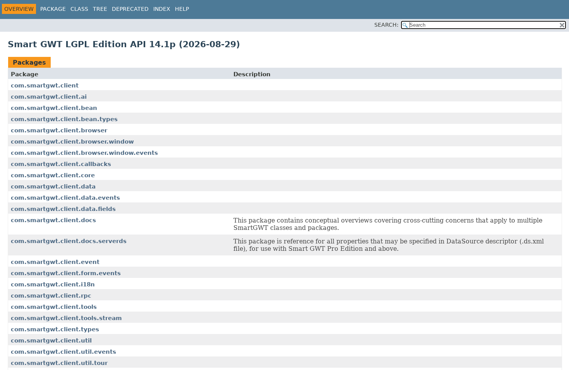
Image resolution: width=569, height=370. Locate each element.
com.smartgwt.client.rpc (51, 295)
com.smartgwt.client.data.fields (63, 209)
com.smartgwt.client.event (55, 262)
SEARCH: (386, 25)
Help (182, 9)
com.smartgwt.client (45, 85)
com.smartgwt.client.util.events (63, 351)
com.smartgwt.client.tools (54, 306)
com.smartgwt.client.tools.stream (66, 318)
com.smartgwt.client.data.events (65, 197)
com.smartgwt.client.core (53, 175)
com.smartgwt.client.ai (49, 96)
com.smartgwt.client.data (53, 186)
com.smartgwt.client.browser (59, 130)
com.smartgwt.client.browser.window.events (84, 152)
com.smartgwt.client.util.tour (59, 363)
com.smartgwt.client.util (51, 340)
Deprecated (130, 9)
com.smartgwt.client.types (55, 329)
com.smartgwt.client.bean (54, 107)
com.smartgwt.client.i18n (53, 284)
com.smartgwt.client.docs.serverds (69, 241)
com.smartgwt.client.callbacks (61, 164)
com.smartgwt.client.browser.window (72, 141)
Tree (100, 9)
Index (161, 9)
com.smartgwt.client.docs (53, 220)
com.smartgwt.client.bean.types (64, 119)
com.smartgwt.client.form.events (66, 273)
